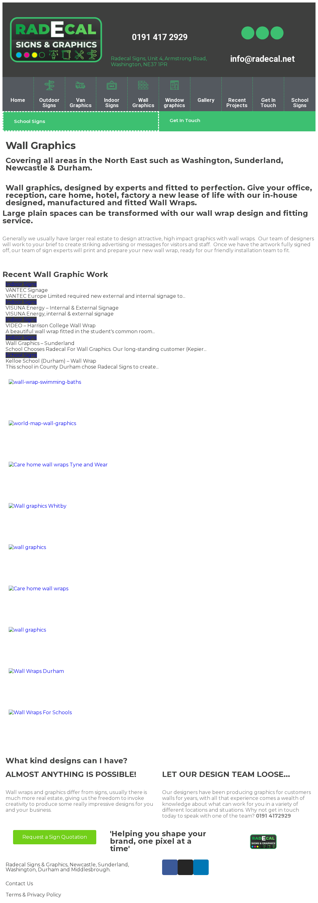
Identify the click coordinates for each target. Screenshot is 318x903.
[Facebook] (247, 32)
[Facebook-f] (170, 867)
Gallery (206, 100)
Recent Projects (237, 102)
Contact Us (19, 884)
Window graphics (174, 102)
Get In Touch (268, 102)
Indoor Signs (112, 102)
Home (18, 100)
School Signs (299, 102)
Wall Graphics (143, 102)
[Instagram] (262, 32)
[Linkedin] (277, 32)
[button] (29, 121)
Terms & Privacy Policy (33, 895)
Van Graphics (81, 102)
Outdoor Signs (49, 102)
